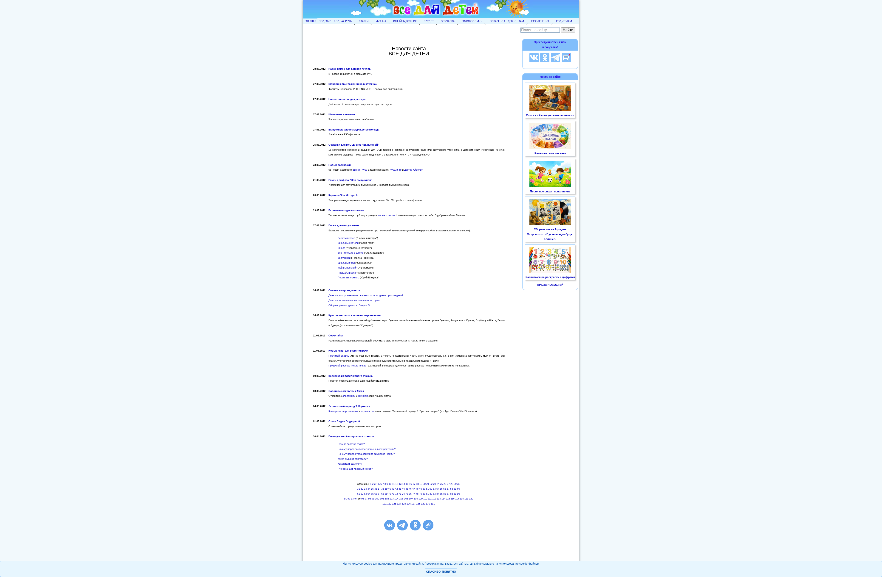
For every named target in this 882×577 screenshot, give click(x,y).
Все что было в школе (350, 252)
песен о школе (386, 215)
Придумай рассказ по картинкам (347, 365)
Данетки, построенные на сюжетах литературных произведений (365, 295)
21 (427, 484)
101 (382, 498)
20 (424, 484)
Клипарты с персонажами (343, 411)
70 (389, 493)
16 (410, 484)
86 (444, 493)
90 (458, 493)
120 (471, 498)
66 (375, 493)
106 (406, 498)
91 (345, 498)
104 (396, 498)
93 (352, 498)
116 (453, 498)
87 (448, 493)
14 (403, 484)
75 (406, 493)
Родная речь (343, 21)
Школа (341, 248)
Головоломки (472, 21)
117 (457, 498)
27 (448, 484)
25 (441, 484)
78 (417, 493)
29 (455, 484)
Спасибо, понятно (441, 571)
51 (427, 488)
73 (400, 493)
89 (455, 493)
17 (414, 484)
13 (400, 484)
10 (390, 484)
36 (375, 488)
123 (394, 503)
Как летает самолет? (350, 463)
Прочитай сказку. (338, 355)
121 (384, 503)
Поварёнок (497, 21)
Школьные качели (348, 242)
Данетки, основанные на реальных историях (354, 300)
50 (424, 488)
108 (416, 498)
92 (349, 498)
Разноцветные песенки (550, 153)
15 (407, 484)
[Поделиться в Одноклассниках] (415, 525)
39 (386, 488)
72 (396, 493)
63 (365, 493)
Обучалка (448, 21)
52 (431, 488)
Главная (310, 21)
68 (382, 493)
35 (372, 488)
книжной (363, 395)
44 (403, 488)
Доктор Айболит (413, 169)
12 (396, 484)
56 (444, 488)
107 (411, 498)
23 (434, 484)
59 (455, 488)
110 (425, 498)
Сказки (363, 21)
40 (389, 488)
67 (379, 493)
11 (393, 484)
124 (399, 503)
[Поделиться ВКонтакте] (389, 525)
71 (393, 493)
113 (439, 498)
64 (369, 493)
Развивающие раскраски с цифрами (550, 277)
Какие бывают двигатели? (353, 459)
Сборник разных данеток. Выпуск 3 (349, 305)
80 (424, 493)
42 (396, 488)
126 (409, 503)
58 (451, 488)
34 (369, 488)
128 (418, 503)
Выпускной (344, 257)
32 (362, 488)
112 (434, 498)
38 (382, 488)
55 (441, 488)
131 (433, 503)
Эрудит (429, 21)
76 (410, 493)
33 (365, 488)
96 (362, 498)
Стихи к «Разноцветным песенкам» (550, 115)
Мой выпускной (347, 267)
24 (438, 484)
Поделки (325, 21)
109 (420, 498)
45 (406, 488)
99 (373, 498)
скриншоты (367, 411)
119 (466, 498)
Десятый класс (346, 238)
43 (400, 488)
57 (448, 488)
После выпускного (348, 277)
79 (420, 493)
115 (448, 498)
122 (389, 503)
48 (417, 488)
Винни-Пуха (360, 169)
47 (413, 488)
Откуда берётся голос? (351, 444)
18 (417, 484)
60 (458, 488)
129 (423, 503)
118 (462, 498)
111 (430, 498)
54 (437, 488)
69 (386, 493)
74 (403, 493)
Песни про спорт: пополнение (550, 191)
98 (369, 498)
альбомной (348, 395)
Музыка (381, 21)
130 (428, 503)
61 (358, 493)
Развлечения (540, 21)
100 (377, 498)
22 (431, 484)
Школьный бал (346, 262)
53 (434, 488)
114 (443, 498)
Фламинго (395, 169)
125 (404, 503)
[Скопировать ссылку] (428, 525)
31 (358, 488)
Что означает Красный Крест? (355, 468)
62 (362, 493)
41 (393, 488)
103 (392, 498)
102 (387, 498)
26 (445, 484)
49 (420, 488)
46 (410, 488)
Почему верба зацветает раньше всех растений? (367, 449)
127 (413, 503)
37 (379, 488)
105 (401, 498)
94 (355, 498)
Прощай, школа (347, 272)
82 (431, 493)
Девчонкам (516, 21)
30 (458, 484)
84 (437, 493)
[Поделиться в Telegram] (402, 525)
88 (451, 493)
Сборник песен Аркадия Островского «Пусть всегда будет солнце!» (550, 234)
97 (366, 498)
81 (427, 493)
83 (434, 493)
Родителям (564, 21)
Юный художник (405, 21)
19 (420, 484)
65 (372, 493)
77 (413, 493)
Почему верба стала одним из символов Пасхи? (366, 453)
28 (451, 484)
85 (441, 493)
